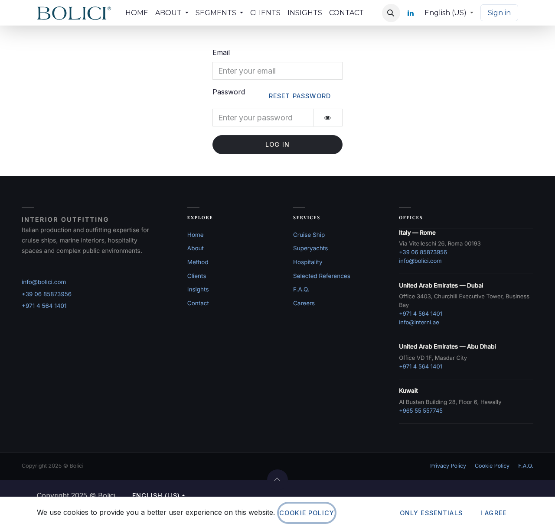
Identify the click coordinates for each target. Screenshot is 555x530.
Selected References (321, 276)
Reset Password (300, 96)
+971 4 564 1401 (44, 306)
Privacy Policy (448, 466)
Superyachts (310, 248)
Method (198, 262)
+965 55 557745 (421, 410)
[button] (391, 13)
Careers (304, 303)
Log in (277, 144)
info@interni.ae (419, 322)
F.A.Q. (301, 289)
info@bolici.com (44, 282)
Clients (196, 276)
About (195, 248)
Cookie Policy (492, 466)
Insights (198, 289)
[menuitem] (137, 13)
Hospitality (308, 262)
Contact (198, 303)
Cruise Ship (309, 235)
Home (195, 235)
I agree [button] (493, 513)
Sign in (499, 13)
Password (271, 93)
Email (221, 52)
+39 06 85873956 (47, 294)
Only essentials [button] (431, 513)
